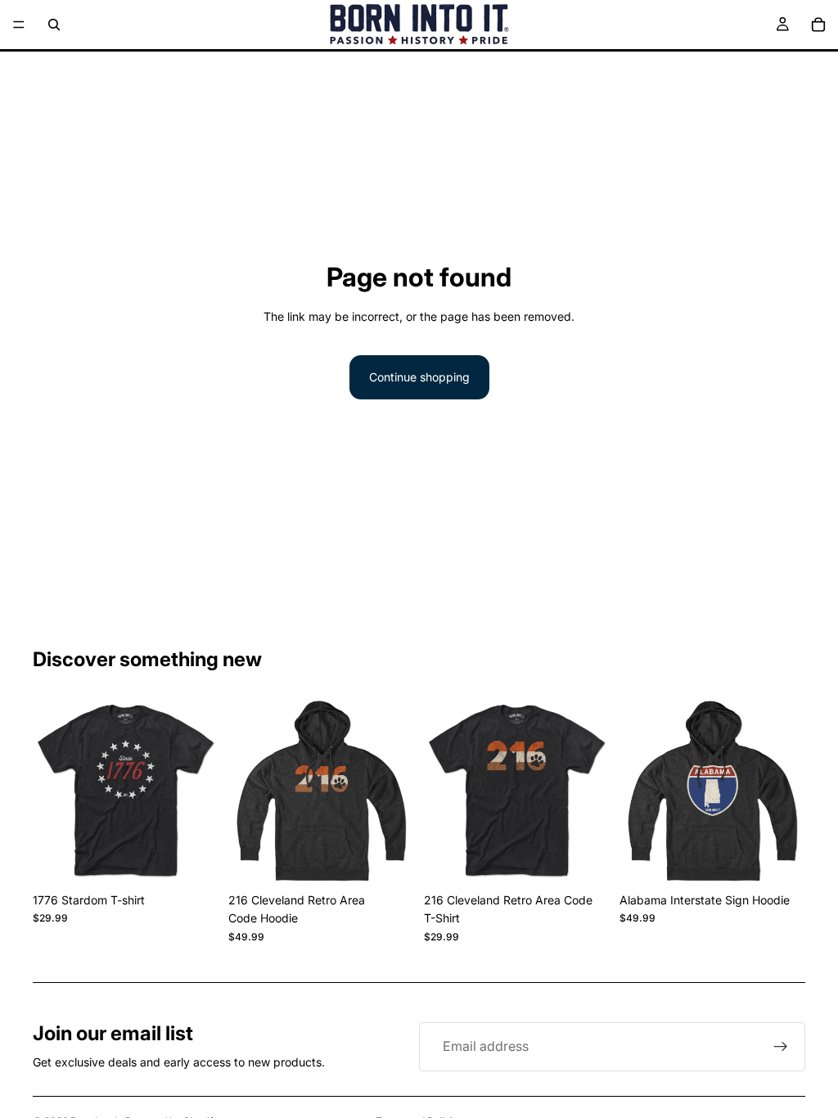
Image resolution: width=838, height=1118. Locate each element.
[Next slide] (200, 792)
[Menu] (19, 24)
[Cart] (818, 25)
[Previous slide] (51, 792)
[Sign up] (781, 1047)
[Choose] (193, 859)
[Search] (54, 25)
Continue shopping (419, 377)
